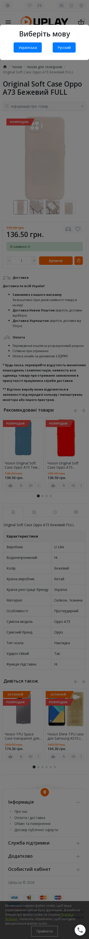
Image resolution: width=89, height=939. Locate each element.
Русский (64, 47)
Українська (28, 47)
